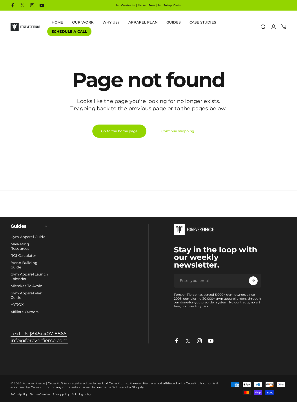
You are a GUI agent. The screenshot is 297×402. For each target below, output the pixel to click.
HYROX (17, 304)
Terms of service (40, 394)
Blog (4, 362)
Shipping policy (81, 394)
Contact (14, 362)
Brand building (81, 357)
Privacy (36, 362)
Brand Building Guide (24, 265)
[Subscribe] (253, 280)
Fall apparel (249, 357)
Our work (186, 357)
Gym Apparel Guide (28, 237)
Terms (46, 362)
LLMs (55, 362)
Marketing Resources (20, 246)
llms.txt (65, 362)
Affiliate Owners (25, 312)
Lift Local (265, 357)
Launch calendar (106, 357)
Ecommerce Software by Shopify (118, 387)
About (25, 362)
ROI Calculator (23, 255)
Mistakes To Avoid (26, 286)
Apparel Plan (60, 357)
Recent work (203, 357)
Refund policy (19, 394)
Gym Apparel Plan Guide (27, 295)
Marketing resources (162, 357)
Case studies (282, 357)
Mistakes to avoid (132, 357)
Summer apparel (226, 357)
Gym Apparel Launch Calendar (29, 276)
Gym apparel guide (15, 357)
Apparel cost (40, 357)
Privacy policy (61, 394)
